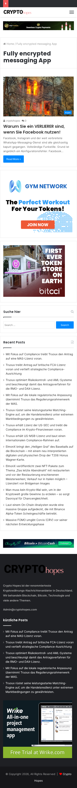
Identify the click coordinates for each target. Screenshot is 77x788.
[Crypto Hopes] (17, 12)
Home (10, 43)
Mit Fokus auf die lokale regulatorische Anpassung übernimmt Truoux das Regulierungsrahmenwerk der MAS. (39, 399)
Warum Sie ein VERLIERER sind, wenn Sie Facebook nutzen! (34, 129)
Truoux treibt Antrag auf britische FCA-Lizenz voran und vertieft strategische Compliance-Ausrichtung (36, 369)
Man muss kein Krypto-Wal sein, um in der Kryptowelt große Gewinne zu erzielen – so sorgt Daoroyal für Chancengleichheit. (38, 494)
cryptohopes (12, 120)
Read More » (13, 159)
